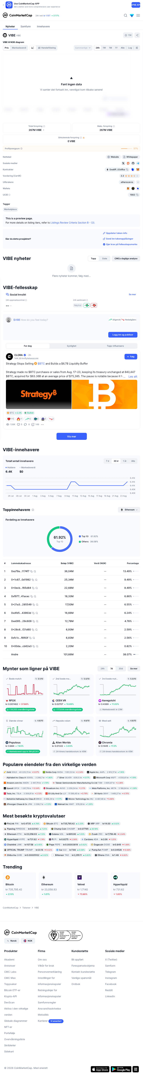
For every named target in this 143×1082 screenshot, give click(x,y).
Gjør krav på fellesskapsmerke (121, 264)
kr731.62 (26, 859)
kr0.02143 (27, 849)
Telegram (110, 992)
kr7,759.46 (108, 854)
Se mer (132, 315)
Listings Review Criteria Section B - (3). (73, 243)
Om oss (42, 979)
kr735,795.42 (65, 844)
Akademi (9, 979)
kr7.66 (72, 870)
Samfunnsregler (47, 1022)
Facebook (110, 1004)
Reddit (109, 1010)
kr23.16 (29, 870)
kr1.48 (113, 875)
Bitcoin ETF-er (12, 1010)
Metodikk (43, 1035)
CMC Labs (10, 992)
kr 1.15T (47, 15)
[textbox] (60, 344)
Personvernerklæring (50, 992)
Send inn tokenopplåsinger (119, 259)
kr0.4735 (23, 844)
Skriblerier (10, 1065)
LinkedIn (110, 1016)
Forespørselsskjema (83, 986)
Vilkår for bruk (46, 986)
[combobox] (83, 48)
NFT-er (8, 1047)
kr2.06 (100, 859)
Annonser (9, 986)
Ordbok (76, 1004)
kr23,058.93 (26, 854)
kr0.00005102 (27, 875)
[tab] (33, 47)
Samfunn (110, 986)
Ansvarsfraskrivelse (49, 1029)
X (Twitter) (111, 979)
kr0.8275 (64, 859)
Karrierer (43, 1041)
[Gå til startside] (17, 15)
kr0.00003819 (68, 865)
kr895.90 (68, 854)
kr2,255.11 (73, 875)
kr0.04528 (111, 870)
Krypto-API (10, 1016)
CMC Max (10, 998)
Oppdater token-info (116, 253)
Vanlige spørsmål (81, 998)
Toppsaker (10, 1004)
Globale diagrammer (15, 1041)
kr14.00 (105, 844)
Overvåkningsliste (14, 1059)
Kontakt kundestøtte (83, 992)
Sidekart (9, 1071)
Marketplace (10, 229)
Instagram (111, 998)
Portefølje (9, 1053)
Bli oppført (77, 979)
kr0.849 (112, 865)
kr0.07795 (76, 849)
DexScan (9, 1022)
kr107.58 (24, 865)
